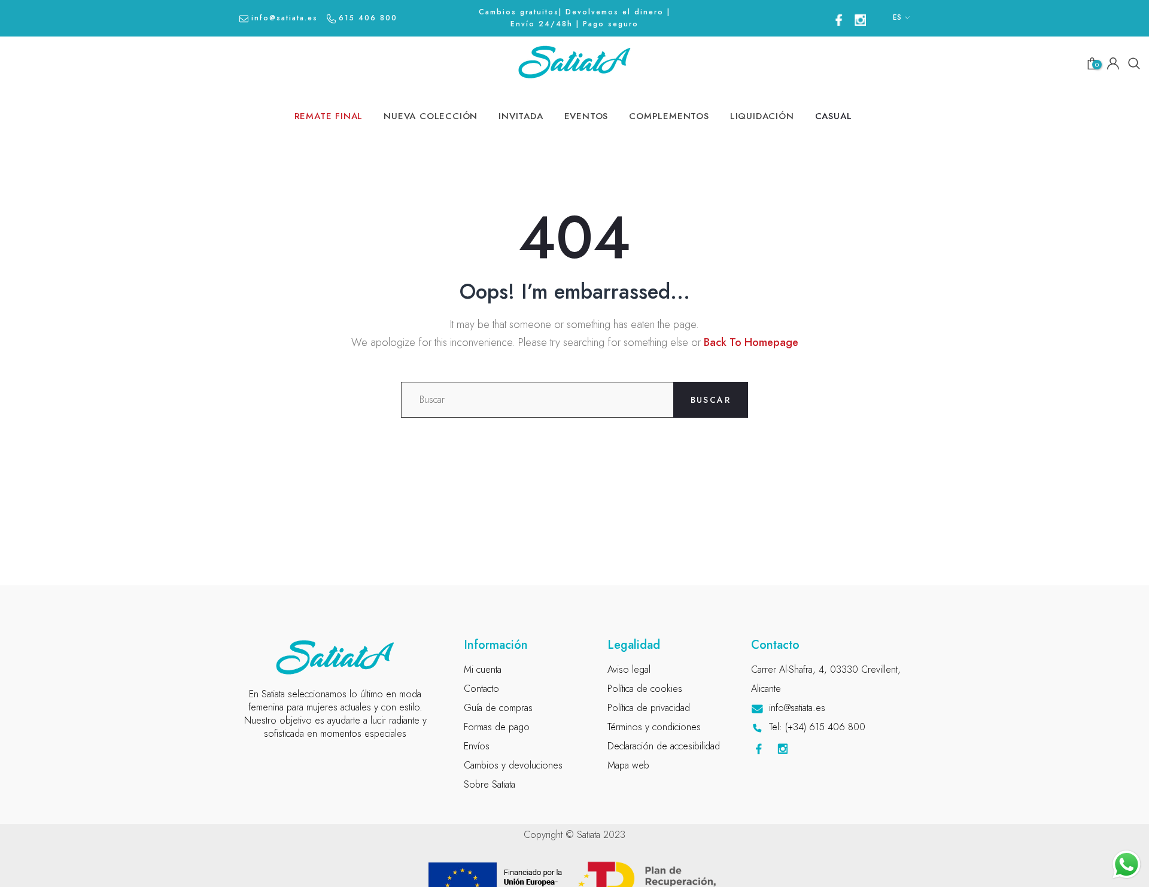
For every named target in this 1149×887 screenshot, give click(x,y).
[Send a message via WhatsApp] (1126, 864)
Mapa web (628, 765)
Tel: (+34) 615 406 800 (817, 727)
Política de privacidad (648, 708)
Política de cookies (644, 688)
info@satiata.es (284, 18)
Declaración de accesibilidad (663, 746)
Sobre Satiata (489, 784)
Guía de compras (498, 708)
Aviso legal (629, 669)
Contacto (481, 688)
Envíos (477, 746)
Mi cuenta (482, 669)
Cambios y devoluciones (513, 765)
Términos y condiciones (654, 727)
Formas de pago (497, 727)
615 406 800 (368, 18)
